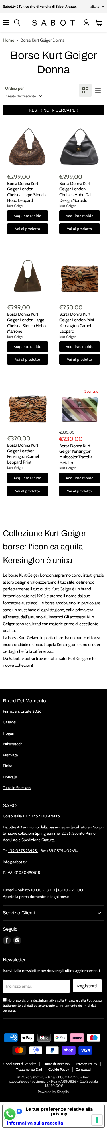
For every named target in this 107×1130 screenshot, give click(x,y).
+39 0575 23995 (23, 850)
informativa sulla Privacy (57, 1000)
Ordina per (14, 88)
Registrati (87, 986)
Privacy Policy (86, 1063)
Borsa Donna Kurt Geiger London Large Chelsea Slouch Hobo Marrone (26, 323)
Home (8, 40)
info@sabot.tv (15, 861)
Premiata (10, 755)
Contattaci (83, 1069)
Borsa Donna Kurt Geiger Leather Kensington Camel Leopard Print (23, 454)
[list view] (98, 90)
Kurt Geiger (15, 206)
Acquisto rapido (27, 216)
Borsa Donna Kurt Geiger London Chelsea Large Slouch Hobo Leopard (26, 192)
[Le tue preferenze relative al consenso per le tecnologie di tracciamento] (97, 1120)
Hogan (8, 733)
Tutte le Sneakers (17, 787)
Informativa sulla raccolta (35, 1123)
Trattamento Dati (29, 1069)
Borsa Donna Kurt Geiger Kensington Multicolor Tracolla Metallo (75, 454)
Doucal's (10, 777)
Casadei (9, 722)
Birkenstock (12, 744)
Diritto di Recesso (56, 1063)
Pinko (7, 765)
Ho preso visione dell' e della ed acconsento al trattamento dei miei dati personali (52, 1005)
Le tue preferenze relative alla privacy (59, 1111)
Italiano (94, 6)
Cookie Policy (58, 1069)
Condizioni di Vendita (19, 1063)
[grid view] (85, 90)
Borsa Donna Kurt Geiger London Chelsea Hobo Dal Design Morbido (75, 192)
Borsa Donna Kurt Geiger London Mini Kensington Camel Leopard (76, 323)
